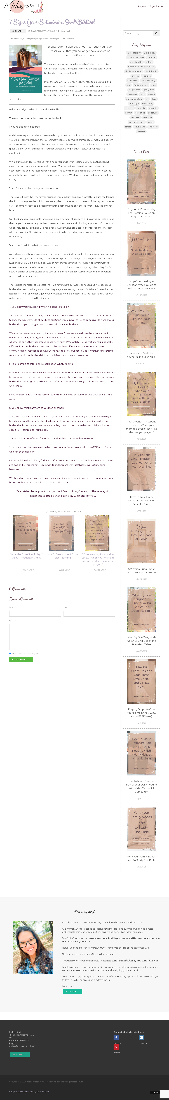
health (151, 94)
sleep (150, 122)
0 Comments (70, 38)
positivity (153, 108)
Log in (155, 1092)
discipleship (151, 71)
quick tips (140, 113)
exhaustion (132, 80)
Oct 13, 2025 (100, 570)
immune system (134, 99)
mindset (129, 108)
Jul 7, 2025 (28, 570)
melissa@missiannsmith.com (22, 1046)
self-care (147, 117)
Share (18, 31)
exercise (146, 76)
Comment (12, 620)
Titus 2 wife (139, 126)
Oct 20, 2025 (141, 363)
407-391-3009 (23, 1040)
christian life (18, 38)
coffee (149, 62)
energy (135, 76)
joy (147, 99)
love (154, 99)
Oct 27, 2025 (141, 295)
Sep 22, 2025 (141, 651)
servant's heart (136, 122)
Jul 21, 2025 (64, 570)
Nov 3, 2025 (141, 223)
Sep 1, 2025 (141, 867)
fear (24, 38)
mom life (141, 108)
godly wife (38, 38)
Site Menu (142, 6)
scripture (51, 38)
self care (135, 117)
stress (128, 126)
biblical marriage (135, 57)
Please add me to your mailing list (25, 653)
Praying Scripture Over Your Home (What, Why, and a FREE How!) (141, 713)
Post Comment (21, 659)
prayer (128, 113)
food (153, 85)
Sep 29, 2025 (141, 579)
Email (66, 607)
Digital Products (156, 6)
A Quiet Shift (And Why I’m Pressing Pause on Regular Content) (141, 213)
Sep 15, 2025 (141, 723)
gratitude (132, 94)
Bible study (149, 53)
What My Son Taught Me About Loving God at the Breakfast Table (141, 641)
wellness (153, 126)
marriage (45, 38)
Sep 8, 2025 (141, 798)
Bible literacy (133, 53)
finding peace (30, 38)
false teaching (148, 80)
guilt (142, 94)
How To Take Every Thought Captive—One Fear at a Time (141, 501)
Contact (73, 991)
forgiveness (134, 89)
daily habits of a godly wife (141, 66)
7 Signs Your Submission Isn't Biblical (52, 22)
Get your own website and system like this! (29, 1092)
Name (11, 607)
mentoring (147, 103)
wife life (57, 38)
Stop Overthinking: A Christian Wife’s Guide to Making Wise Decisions (141, 285)
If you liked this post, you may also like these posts (62, 511)
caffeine (151, 57)
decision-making (133, 71)
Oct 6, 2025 (141, 510)
